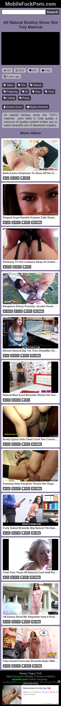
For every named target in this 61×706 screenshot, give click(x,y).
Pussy (25, 98)
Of (26, 91)
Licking (10, 98)
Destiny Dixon (13, 107)
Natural (36, 85)
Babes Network (38, 107)
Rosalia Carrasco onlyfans (40, 676)
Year (37, 91)
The (23, 85)
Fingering (12, 91)
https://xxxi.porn (15, 676)
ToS (39, 673)
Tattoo (10, 85)
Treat (50, 91)
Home (23, 673)
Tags (32, 673)
